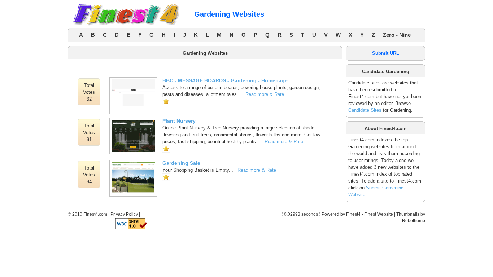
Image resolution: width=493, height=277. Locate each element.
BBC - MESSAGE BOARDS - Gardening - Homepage (225, 80)
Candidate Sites (364, 110)
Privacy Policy (124, 214)
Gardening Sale (181, 163)
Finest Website (378, 214)
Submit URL (385, 53)
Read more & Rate (264, 94)
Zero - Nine (397, 35)
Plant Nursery (179, 121)
